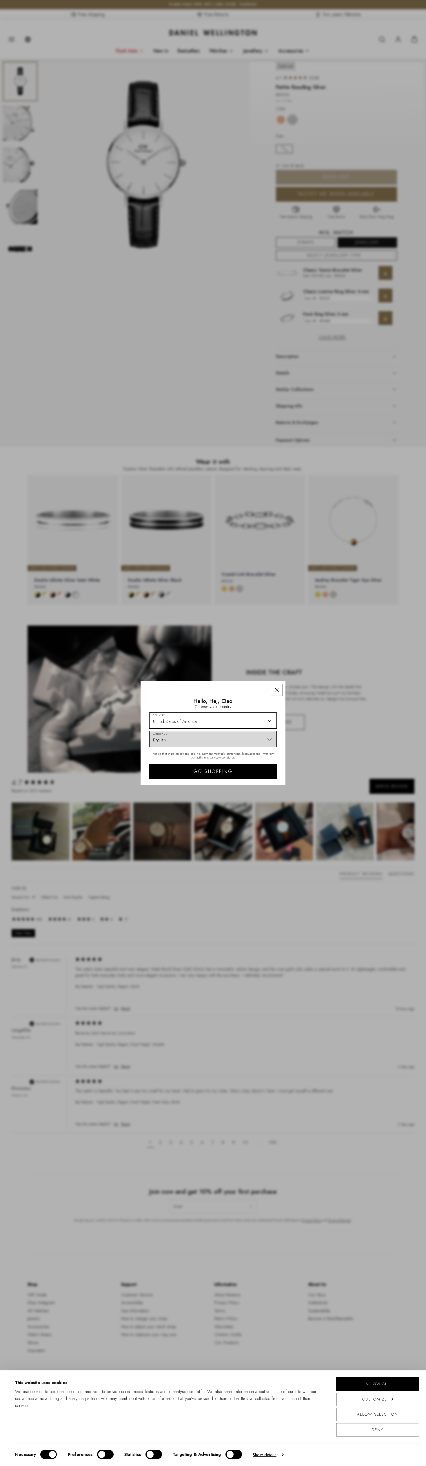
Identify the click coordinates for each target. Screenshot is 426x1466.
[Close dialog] (313, 652)
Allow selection (377, 1414)
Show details (264, 1455)
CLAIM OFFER (254, 765)
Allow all (377, 1384)
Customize (374, 1399)
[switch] (105, 1454)
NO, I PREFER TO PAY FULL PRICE (254, 783)
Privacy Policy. (239, 808)
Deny (377, 1429)
